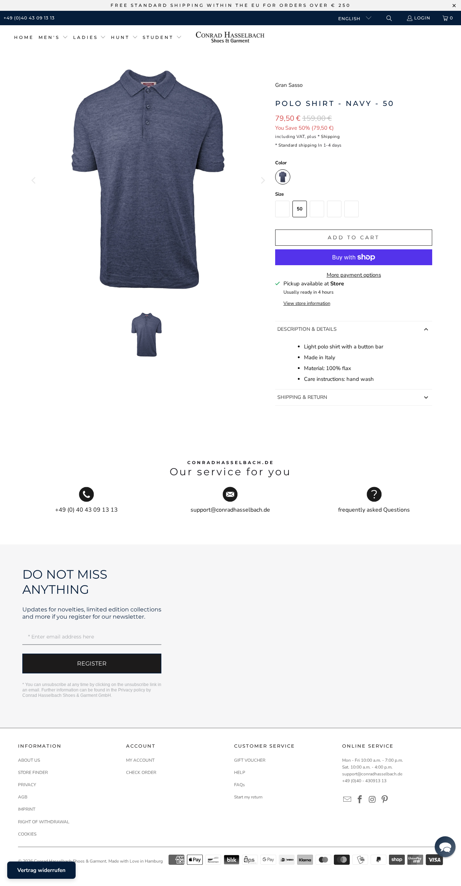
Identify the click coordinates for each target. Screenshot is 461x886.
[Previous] (34, 180)
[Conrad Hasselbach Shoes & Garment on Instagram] (372, 800)
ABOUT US (29, 760)
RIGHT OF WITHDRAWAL (44, 822)
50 (300, 209)
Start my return (248, 797)
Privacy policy (131, 690)
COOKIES (27, 834)
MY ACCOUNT (140, 760)
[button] (53, 37)
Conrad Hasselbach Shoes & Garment (70, 861)
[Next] (262, 180)
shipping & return (302, 397)
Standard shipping (297, 145)
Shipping (330, 136)
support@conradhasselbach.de (372, 774)
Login (422, 18)
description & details (307, 329)
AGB (22, 797)
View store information (306, 303)
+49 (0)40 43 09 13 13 (29, 18)
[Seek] (389, 18)
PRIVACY (27, 785)
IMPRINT (26, 809)
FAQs (239, 785)
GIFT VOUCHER (249, 760)
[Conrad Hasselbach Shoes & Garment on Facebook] (360, 800)
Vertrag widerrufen (41, 870)
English (350, 18)
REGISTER (92, 663)
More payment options (354, 275)
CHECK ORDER (141, 772)
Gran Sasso (289, 85)
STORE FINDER (33, 772)
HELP (239, 772)
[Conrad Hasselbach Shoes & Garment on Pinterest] (385, 800)
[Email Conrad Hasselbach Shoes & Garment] (347, 800)
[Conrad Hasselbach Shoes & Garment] (230, 38)
